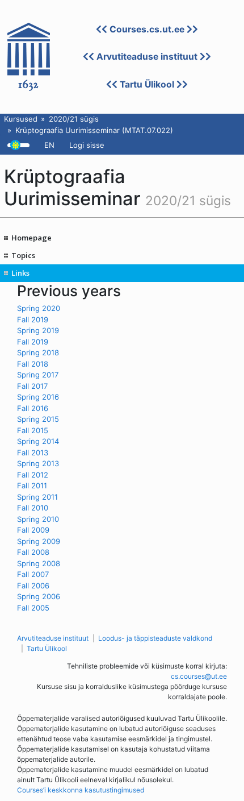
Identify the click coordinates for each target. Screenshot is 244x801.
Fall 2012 (32, 474)
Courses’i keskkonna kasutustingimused (80, 790)
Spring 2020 (38, 308)
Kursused (20, 118)
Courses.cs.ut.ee (147, 29)
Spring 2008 (38, 563)
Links (20, 273)
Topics (23, 255)
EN (49, 145)
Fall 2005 (33, 607)
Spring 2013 (38, 463)
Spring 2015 (38, 419)
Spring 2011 (37, 496)
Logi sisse (86, 145)
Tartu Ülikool (146, 84)
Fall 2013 (32, 452)
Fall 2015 (32, 430)
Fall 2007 (33, 574)
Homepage (31, 238)
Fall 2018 (32, 363)
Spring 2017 (37, 374)
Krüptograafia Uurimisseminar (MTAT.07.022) (94, 130)
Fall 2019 (32, 319)
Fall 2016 (32, 408)
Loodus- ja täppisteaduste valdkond (155, 638)
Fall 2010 (32, 507)
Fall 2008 (33, 552)
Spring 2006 (38, 596)
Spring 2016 (38, 396)
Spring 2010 (38, 519)
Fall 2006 (33, 585)
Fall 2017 (32, 386)
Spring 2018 (38, 352)
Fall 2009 (33, 529)
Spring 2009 (38, 541)
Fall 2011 (32, 485)
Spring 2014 (38, 441)
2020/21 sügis (74, 118)
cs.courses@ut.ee (199, 676)
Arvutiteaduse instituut (147, 56)
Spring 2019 (38, 330)
